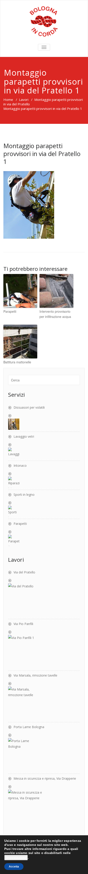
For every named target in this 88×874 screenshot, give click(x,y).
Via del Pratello (24, 572)
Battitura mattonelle (17, 362)
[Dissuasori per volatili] (13, 421)
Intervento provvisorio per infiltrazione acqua (55, 314)
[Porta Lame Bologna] (25, 752)
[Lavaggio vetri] (13, 450)
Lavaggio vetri (24, 436)
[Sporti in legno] (13, 508)
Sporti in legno (24, 494)
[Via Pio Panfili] (25, 649)
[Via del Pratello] (25, 597)
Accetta (14, 866)
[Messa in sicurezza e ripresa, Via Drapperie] (25, 803)
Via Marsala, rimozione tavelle (35, 675)
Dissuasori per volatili (29, 407)
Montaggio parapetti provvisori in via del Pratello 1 (42, 154)
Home (8, 99)
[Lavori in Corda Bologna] (44, 21)
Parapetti (9, 311)
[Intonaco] (13, 479)
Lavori (23, 99)
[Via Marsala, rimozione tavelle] (25, 700)
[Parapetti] (13, 537)
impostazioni (16, 857)
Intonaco (20, 465)
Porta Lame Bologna (29, 727)
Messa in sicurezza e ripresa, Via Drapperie (45, 778)
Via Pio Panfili (23, 624)
